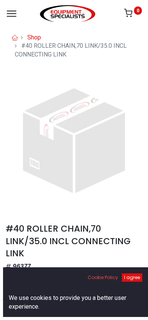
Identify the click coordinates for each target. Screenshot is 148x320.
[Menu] (11, 13)
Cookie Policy (103, 277)
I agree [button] (132, 277)
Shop (34, 37)
